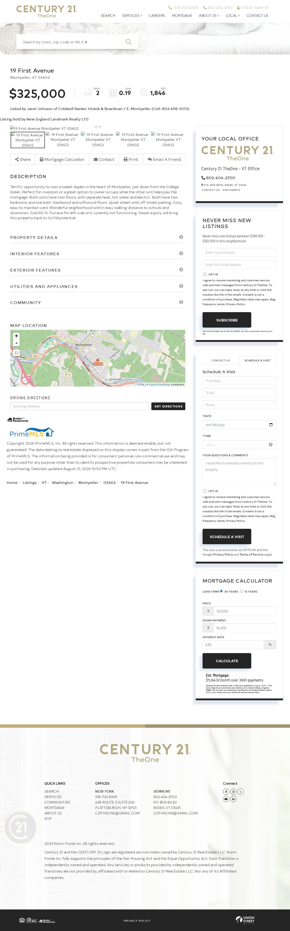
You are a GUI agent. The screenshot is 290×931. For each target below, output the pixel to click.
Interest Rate (213, 637)
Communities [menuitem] (57, 802)
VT (44, 482)
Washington (62, 482)
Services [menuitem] (131, 15)
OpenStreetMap (159, 384)
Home (12, 482)
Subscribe (227, 319)
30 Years (231, 591)
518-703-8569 (185, 7)
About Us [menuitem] (207, 15)
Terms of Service (251, 554)
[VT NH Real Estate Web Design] (245, 920)
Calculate (227, 660)
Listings (29, 482)
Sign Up (261, 7)
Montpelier (88, 482)
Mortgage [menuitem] (182, 15)
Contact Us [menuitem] (257, 15)
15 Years (250, 591)
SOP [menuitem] (48, 818)
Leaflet (140, 384)
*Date (207, 416)
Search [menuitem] (108, 15)
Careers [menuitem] (157, 15)
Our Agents (231, 189)
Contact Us (211, 189)
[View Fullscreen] (16, 352)
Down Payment (214, 620)
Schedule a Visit (257, 360)
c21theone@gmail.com (117, 813)
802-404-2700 (220, 7)
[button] (131, 41)
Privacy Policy (235, 304)
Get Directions (169, 406)
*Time (207, 436)
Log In (246, 7)
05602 (110, 482)
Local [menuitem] (231, 15)
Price (207, 603)
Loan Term (211, 591)
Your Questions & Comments (225, 455)
